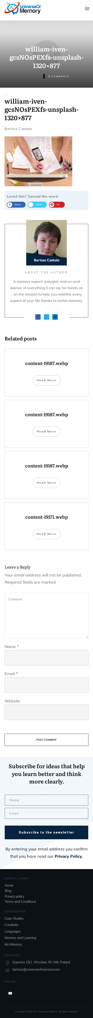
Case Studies (14, 918)
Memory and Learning (20, 938)
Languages (13, 931)
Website (12, 701)
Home (9, 885)
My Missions (13, 944)
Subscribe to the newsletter (46, 832)
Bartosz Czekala (18, 129)
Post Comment (46, 739)
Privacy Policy (68, 856)
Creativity (11, 925)
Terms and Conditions (20, 902)
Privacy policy (14, 896)
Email (11, 673)
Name (12, 646)
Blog (8, 891)
